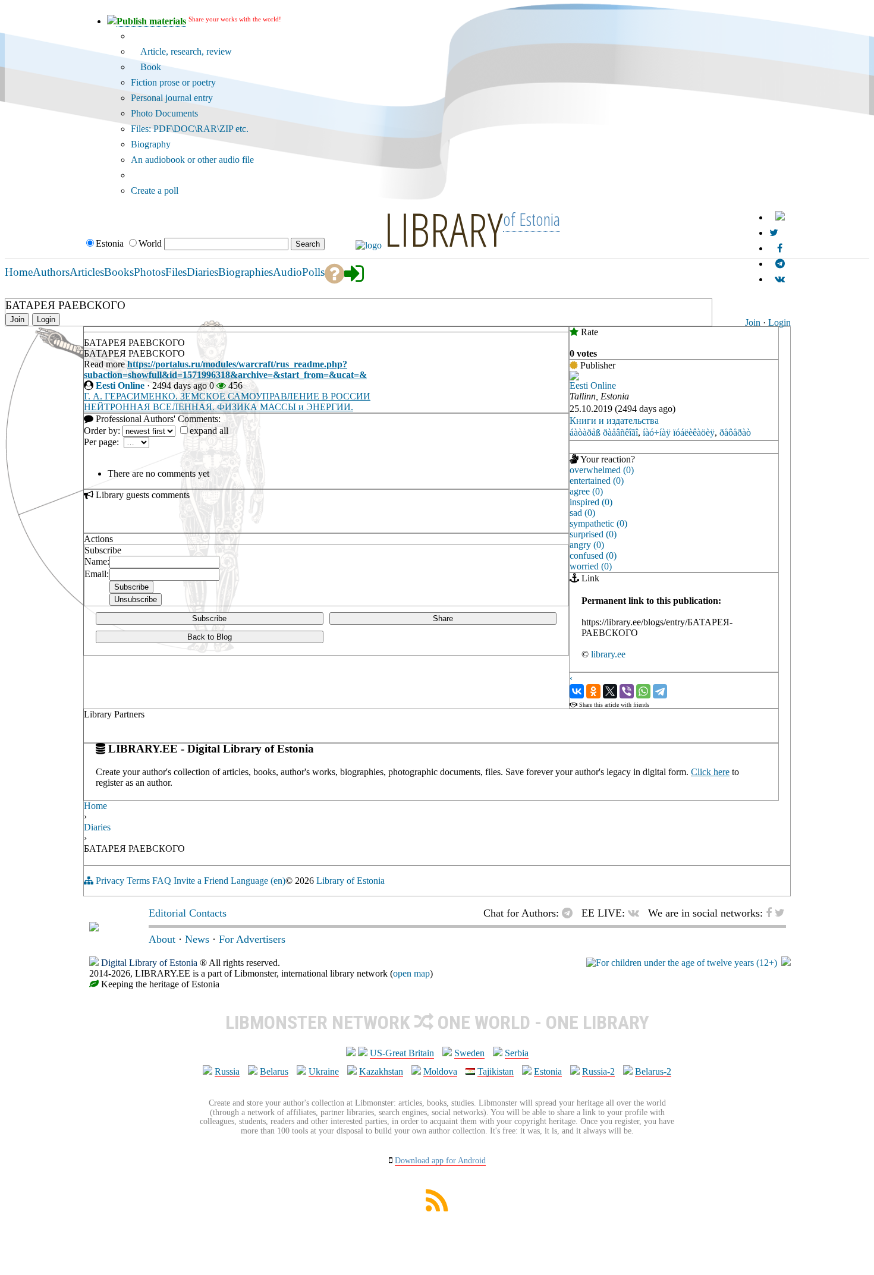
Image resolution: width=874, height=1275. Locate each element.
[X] (610, 691)
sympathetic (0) (598, 523)
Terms (138, 881)
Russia (227, 1071)
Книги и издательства (614, 420)
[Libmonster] (94, 928)
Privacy (110, 881)
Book (149, 67)
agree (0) (586, 491)
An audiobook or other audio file (192, 160)
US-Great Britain (402, 1053)
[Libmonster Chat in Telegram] (570, 913)
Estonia (548, 1071)
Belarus (274, 1071)
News (197, 939)
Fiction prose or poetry (173, 82)
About (162, 939)
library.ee (608, 654)
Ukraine (324, 1071)
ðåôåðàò (735, 432)
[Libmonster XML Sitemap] (437, 1208)
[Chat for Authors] (780, 264)
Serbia (517, 1053)
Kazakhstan (381, 1071)
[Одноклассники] (593, 691)
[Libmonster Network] (681, 963)
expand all (209, 431)
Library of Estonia (350, 881)
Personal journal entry (172, 98)
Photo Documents (164, 113)
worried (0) (591, 566)
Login (779, 322)
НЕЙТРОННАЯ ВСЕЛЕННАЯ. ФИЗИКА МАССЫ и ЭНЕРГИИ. (218, 407)
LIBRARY (443, 228)
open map (411, 973)
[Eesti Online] (574, 377)
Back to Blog (209, 636)
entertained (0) (597, 481)
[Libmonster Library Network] (786, 963)
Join (752, 322)
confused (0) (593, 555)
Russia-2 (598, 1071)
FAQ (161, 881)
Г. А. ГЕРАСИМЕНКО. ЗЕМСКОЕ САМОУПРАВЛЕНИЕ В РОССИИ (227, 396)
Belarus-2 (653, 1071)
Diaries (97, 827)
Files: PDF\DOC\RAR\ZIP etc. (190, 129)
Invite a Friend (201, 881)
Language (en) (258, 881)
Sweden (469, 1053)
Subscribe (209, 618)
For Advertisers (252, 939)
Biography (151, 144)
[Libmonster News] (773, 233)
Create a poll (154, 190)
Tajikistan (495, 1071)
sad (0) (582, 513)
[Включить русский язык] (780, 217)
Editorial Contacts (188, 913)
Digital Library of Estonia (149, 963)
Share (443, 618)
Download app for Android (440, 1160)
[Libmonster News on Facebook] (779, 248)
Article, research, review (185, 51)
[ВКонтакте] (577, 691)
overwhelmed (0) (602, 470)
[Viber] (627, 691)
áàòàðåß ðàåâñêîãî (604, 432)
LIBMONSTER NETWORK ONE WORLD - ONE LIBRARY (437, 1022)
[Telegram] (660, 691)
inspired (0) (591, 502)
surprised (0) (593, 534)
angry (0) (587, 545)
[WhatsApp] (643, 691)
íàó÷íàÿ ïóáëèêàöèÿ (679, 432)
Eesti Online (120, 385)
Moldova (440, 1071)
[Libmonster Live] (780, 279)
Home (95, 806)
